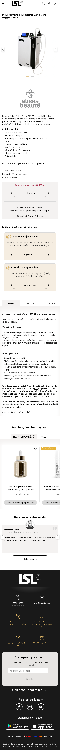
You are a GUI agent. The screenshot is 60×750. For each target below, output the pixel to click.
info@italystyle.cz (42, 603)
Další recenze (30, 558)
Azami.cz (53, 746)
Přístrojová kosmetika (21, 174)
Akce (43, 436)
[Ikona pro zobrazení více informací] (50, 671)
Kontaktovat (30, 285)
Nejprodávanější (23, 436)
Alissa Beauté (15, 170)
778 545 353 (18, 603)
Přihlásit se (30, 193)
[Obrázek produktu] (30, 51)
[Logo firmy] (17, 3)
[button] (27, 76)
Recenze (31, 303)
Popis (11, 303)
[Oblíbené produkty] (55, 3)
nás (36, 388)
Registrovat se (30, 254)
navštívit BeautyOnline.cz (31, 216)
